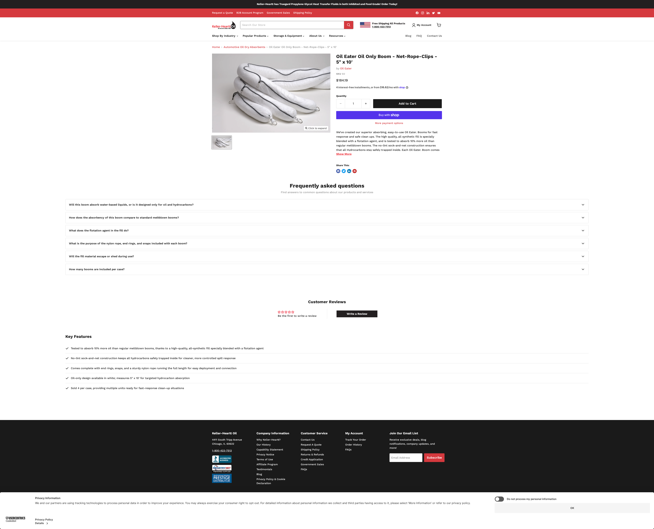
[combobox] (292, 25)
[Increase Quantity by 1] (366, 103)
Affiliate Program (267, 464)
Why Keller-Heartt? (268, 439)
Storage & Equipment (288, 35)
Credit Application (312, 459)
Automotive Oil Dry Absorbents (244, 47)
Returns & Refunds (312, 454)
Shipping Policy (302, 12)
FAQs (304, 469)
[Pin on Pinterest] (355, 171)
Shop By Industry (224, 35)
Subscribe (434, 457)
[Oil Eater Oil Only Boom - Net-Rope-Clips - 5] (222, 142)
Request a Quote (222, 12)
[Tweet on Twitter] (344, 171)
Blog (408, 35)
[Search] (348, 25)
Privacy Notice (265, 454)
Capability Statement (269, 449)
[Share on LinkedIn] (349, 171)
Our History (263, 444)
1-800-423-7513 (222, 450)
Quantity (341, 96)
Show (344, 154)
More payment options (389, 123)
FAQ (419, 35)
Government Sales (278, 12)
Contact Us (434, 35)
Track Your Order (355, 439)
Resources (336, 35)
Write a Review (357, 313)
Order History (353, 444)
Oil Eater (346, 68)
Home (216, 47)
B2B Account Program (249, 12)
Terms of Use (264, 459)
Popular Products (255, 35)
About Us (316, 35)
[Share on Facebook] (338, 171)
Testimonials (264, 469)
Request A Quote (311, 444)
